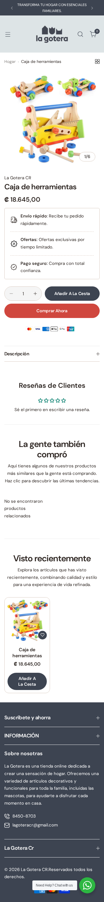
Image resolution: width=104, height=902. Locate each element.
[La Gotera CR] (52, 34)
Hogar (10, 61)
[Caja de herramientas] (27, 620)
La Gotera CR (17, 178)
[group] (52, 118)
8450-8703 (24, 816)
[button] (12, 8)
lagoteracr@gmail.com (35, 825)
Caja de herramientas (27, 653)
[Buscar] (80, 34)
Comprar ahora (51, 311)
